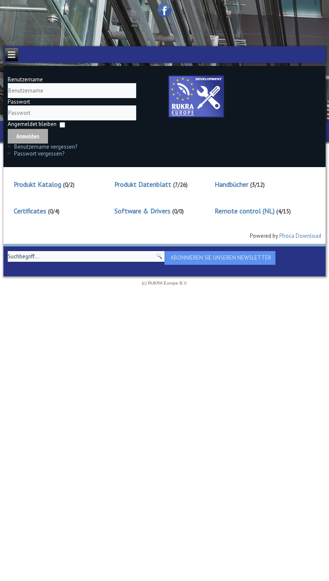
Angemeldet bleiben (32, 124)
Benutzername (25, 79)
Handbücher (231, 184)
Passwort (19, 101)
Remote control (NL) (245, 211)
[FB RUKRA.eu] (164, 10)
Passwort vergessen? (39, 153)
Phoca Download (300, 236)
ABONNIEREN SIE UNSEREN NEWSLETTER (220, 257)
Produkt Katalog (37, 184)
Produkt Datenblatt (142, 184)
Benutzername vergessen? (45, 146)
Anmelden (27, 136)
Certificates (30, 211)
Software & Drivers (142, 211)
